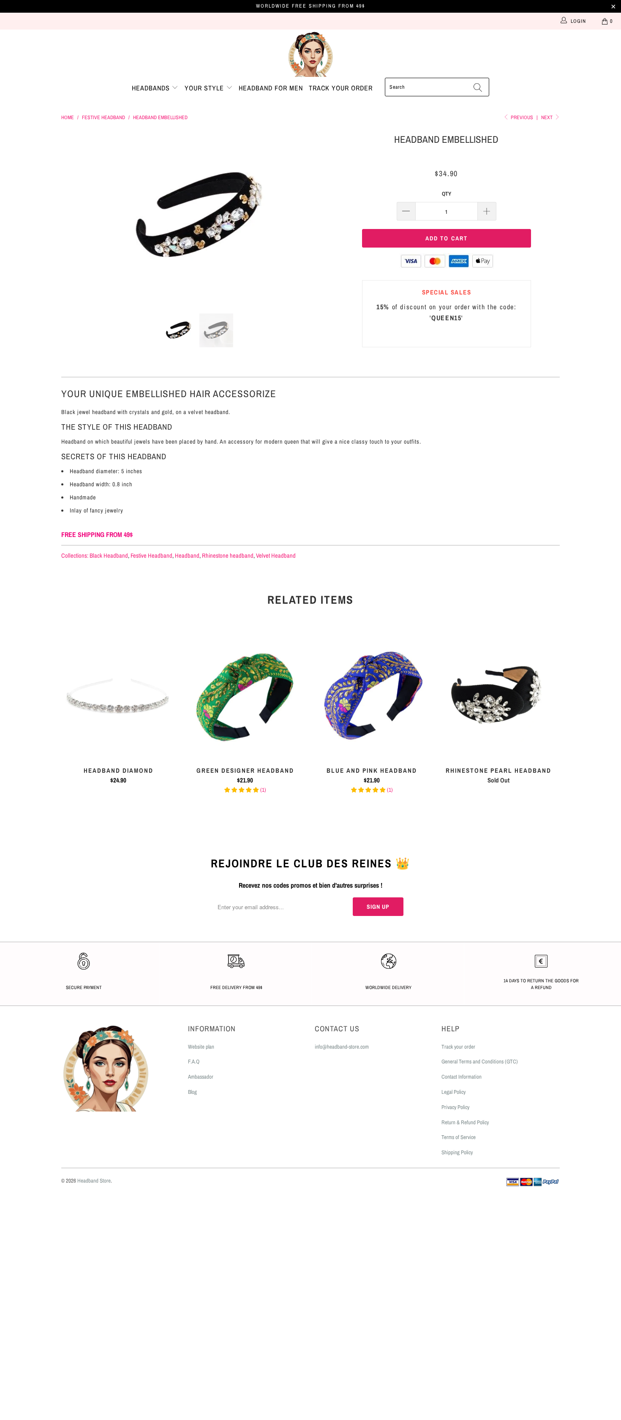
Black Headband (109, 555)
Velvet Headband (276, 555)
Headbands (152, 88)
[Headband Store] (310, 54)
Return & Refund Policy (465, 1122)
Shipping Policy (457, 1152)
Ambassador (200, 1076)
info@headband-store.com (342, 1046)
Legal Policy (453, 1092)
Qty (446, 193)
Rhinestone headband (227, 555)
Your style (205, 88)
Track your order (341, 88)
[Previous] (76, 216)
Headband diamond (118, 695)
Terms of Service (458, 1137)
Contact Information (461, 1076)
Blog (192, 1092)
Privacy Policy (455, 1107)
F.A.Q (193, 1061)
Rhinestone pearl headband (498, 695)
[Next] (319, 216)
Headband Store (94, 1180)
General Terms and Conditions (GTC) (479, 1061)
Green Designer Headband (245, 695)
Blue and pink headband (371, 695)
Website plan (201, 1046)
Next (547, 117)
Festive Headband (151, 555)
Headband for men (271, 88)
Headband (187, 555)
